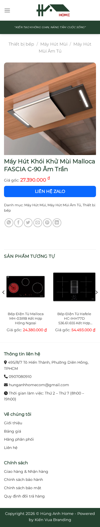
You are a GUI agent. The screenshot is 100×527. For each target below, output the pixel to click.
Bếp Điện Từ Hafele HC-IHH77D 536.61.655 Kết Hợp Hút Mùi (74, 318)
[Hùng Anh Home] (53, 10)
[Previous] (3, 303)
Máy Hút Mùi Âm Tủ (64, 205)
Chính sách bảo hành (23, 479)
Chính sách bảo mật (22, 487)
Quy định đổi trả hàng (24, 496)
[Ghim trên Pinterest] (47, 222)
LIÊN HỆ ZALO (50, 191)
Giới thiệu (13, 423)
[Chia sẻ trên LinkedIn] (57, 222)
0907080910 (20, 376)
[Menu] (7, 10)
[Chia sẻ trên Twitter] (28, 222)
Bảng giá (12, 431)
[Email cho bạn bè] (37, 222)
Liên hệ (10, 447)
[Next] (96, 303)
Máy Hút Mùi (53, 44)
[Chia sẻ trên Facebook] (18, 222)
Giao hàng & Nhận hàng (26, 471)
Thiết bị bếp (21, 44)
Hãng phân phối (19, 439)
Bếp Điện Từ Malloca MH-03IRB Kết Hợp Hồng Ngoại (26, 318)
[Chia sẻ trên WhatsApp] (9, 222)
